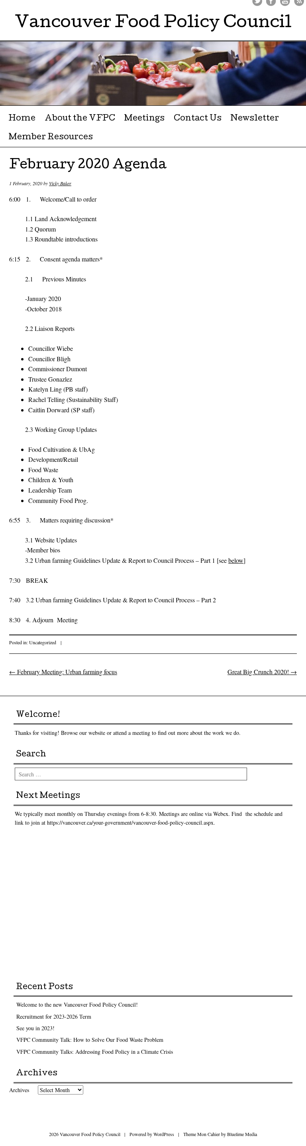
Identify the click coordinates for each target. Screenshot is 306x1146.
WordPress (163, 1134)
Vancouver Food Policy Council (153, 24)
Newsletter (254, 119)
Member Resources (50, 138)
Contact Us (198, 119)
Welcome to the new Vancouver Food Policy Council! (77, 1004)
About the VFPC (80, 119)
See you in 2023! (35, 1028)
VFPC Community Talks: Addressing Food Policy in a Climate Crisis (94, 1051)
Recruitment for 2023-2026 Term (53, 1016)
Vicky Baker (60, 183)
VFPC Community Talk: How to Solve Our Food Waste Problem (89, 1039)
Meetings (144, 119)
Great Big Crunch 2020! (262, 671)
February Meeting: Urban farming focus (63, 671)
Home (21, 119)
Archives (19, 1090)
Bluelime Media (242, 1134)
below (235, 560)
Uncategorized (42, 642)
